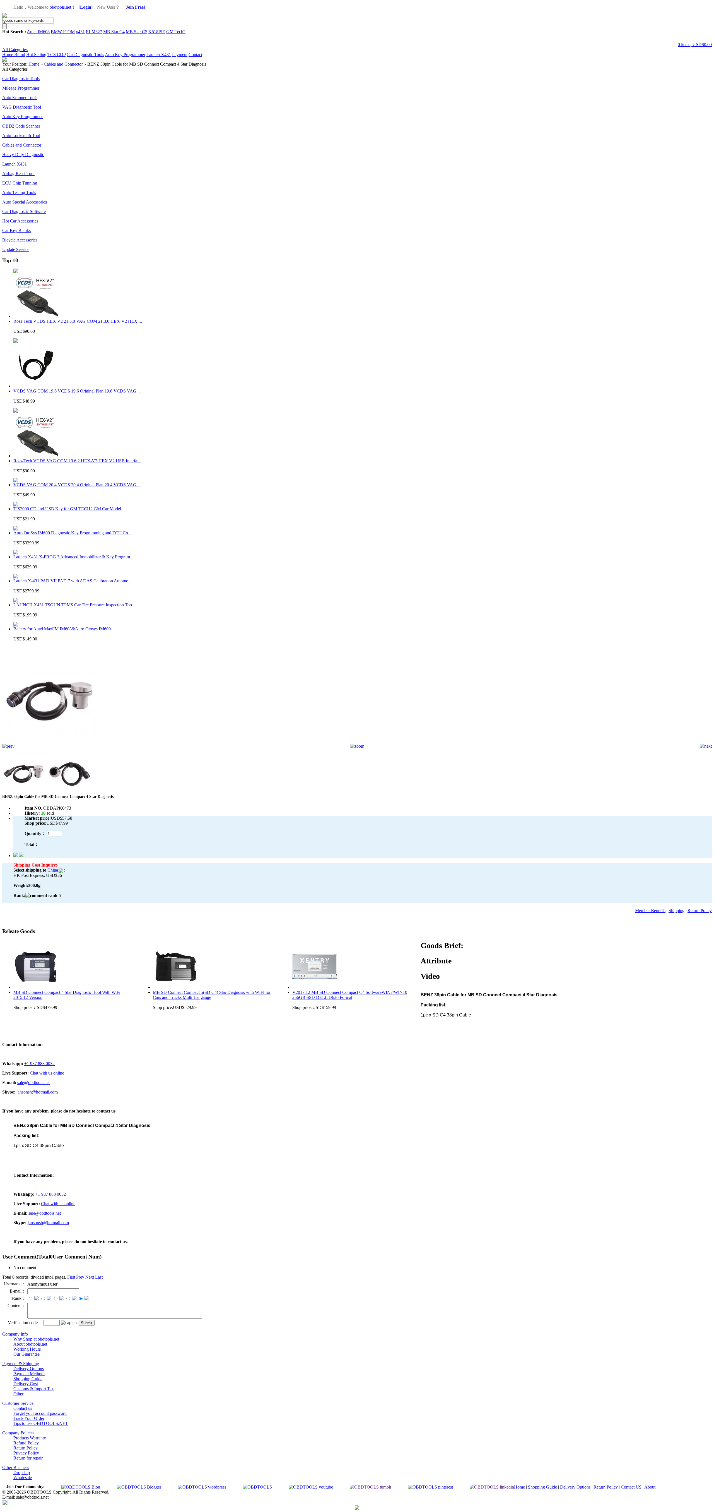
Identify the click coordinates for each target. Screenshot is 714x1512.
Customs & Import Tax (33, 1388)
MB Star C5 (136, 31)
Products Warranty (29, 1438)
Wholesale (22, 1477)
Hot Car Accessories (20, 221)
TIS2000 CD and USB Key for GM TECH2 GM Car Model (67, 508)
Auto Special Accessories (24, 202)
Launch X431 (158, 54)
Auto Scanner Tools (19, 97)
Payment (179, 54)
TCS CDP (56, 54)
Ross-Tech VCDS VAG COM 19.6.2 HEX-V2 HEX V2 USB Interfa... (77, 460)
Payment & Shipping (20, 1363)
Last (99, 1277)
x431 (80, 31)
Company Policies (18, 1432)
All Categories (15, 49)
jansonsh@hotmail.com (37, 1092)
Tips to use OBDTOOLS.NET (40, 1423)
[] (86, 7)
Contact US (631, 1487)
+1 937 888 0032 (39, 1063)
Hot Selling (36, 54)
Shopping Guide (27, 1378)
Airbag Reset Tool (18, 173)
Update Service (15, 249)
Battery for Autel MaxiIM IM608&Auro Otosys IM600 (62, 628)
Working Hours (27, 1349)
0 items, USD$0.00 (695, 44)
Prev (80, 1277)
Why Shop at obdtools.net (36, 1339)
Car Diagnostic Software (24, 211)
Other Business (15, 1467)
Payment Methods (29, 1373)
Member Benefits (650, 910)
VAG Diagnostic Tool (21, 107)
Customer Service (17, 1403)
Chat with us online (47, 1073)
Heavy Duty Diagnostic (23, 154)
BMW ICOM (63, 31)
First (71, 1277)
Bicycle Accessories (19, 240)
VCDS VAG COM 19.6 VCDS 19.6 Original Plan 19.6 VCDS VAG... (76, 391)
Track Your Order (28, 1418)
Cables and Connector (63, 64)
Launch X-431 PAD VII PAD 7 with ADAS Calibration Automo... (72, 580)
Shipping (676, 910)
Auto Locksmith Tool (21, 135)
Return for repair (28, 1458)
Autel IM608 (38, 31)
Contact (195, 54)
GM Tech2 (175, 31)
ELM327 (94, 31)
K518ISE (156, 31)
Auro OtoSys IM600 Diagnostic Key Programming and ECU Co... (72, 532)
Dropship (21, 1472)
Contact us (22, 1408)
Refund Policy (26, 1443)
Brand (19, 54)
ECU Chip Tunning (19, 183)
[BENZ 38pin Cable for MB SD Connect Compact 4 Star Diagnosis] (51, 742)
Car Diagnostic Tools (85, 54)
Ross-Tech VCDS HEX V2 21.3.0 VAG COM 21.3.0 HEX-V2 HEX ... (77, 321)
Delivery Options (28, 1368)
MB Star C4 (114, 31)
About (649, 1487)
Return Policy (700, 910)
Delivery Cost (25, 1383)
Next (89, 1277)
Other (18, 1393)
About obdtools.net (30, 1344)
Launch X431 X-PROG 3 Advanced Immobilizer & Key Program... (73, 556)
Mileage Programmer (20, 88)
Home (8, 54)
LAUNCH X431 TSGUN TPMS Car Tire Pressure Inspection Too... (74, 604)
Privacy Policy (26, 1453)
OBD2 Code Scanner (21, 126)
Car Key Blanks (16, 230)
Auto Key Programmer (125, 54)
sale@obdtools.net (33, 1082)
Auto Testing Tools (19, 192)
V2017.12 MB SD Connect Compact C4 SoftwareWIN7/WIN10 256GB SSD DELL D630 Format (349, 995)
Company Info (15, 1334)
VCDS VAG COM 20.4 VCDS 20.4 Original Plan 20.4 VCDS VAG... (76, 484)
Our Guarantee (26, 1354)
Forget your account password (40, 1413)
